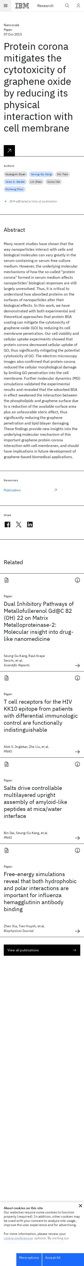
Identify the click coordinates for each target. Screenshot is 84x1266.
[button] (80, 1205)
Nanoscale (11, 25)
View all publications (23, 950)
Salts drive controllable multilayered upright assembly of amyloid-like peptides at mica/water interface (35, 801)
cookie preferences (18, 1238)
